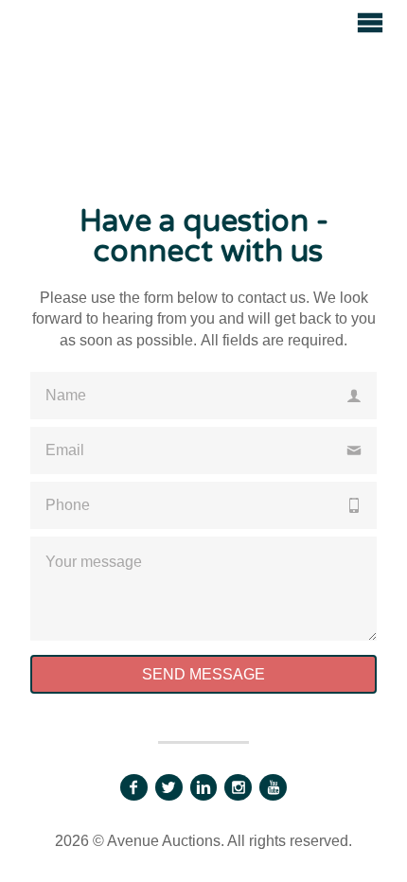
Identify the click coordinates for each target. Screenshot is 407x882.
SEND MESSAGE (203, 674)
